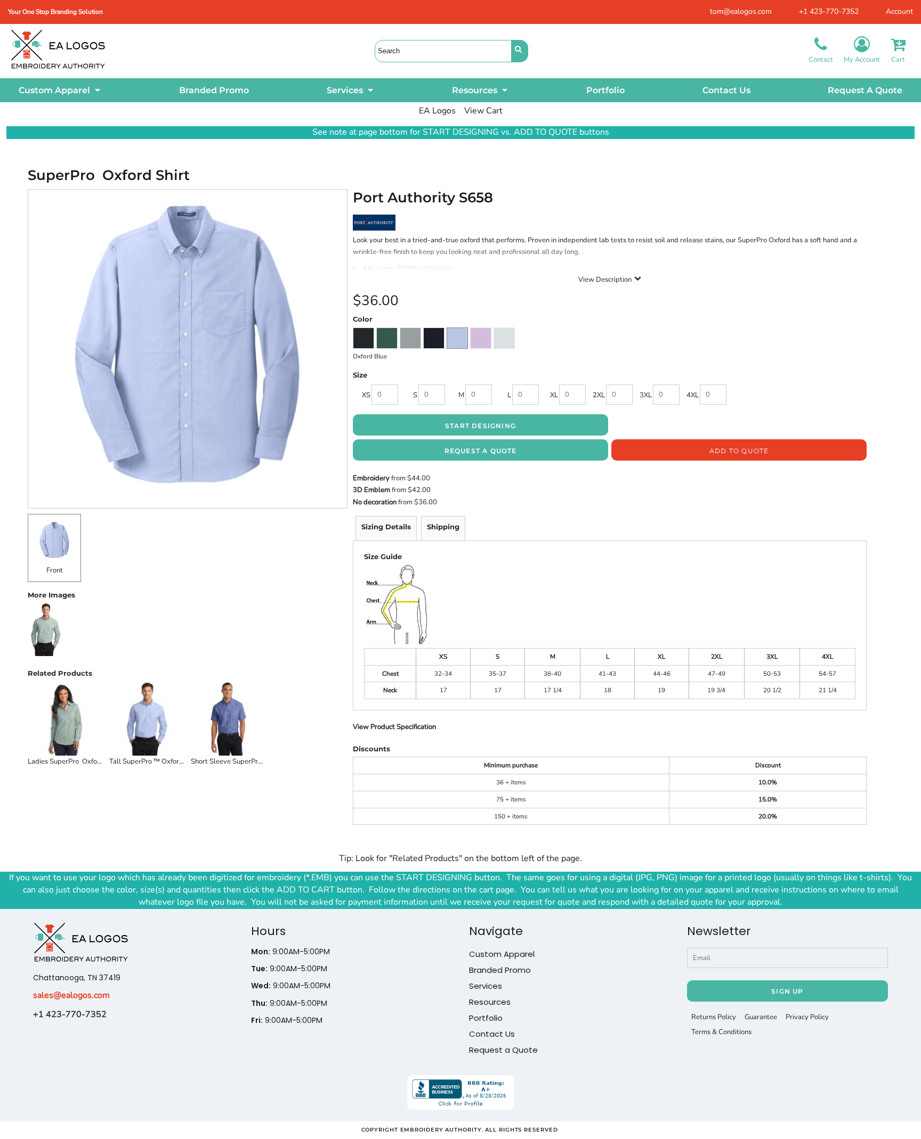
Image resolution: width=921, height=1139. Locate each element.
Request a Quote (503, 1049)
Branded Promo (500, 970)
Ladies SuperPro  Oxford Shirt (74, 761)
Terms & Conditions (721, 1032)
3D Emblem (371, 490)
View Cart (483, 111)
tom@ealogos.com (741, 11)
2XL (599, 395)
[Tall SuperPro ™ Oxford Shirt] (146, 718)
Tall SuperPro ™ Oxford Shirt (154, 761)
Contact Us (492, 1033)
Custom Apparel (502, 954)
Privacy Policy (807, 1017)
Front (54, 570)
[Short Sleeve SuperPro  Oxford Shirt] (228, 718)
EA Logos (437, 111)
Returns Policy (713, 1017)
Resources (490, 1001)
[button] (60, 90)
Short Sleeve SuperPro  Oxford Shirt (247, 761)
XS (366, 395)
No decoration (375, 502)
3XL (646, 395)
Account (899, 11)
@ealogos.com (81, 995)
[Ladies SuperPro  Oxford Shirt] (65, 718)
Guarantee (761, 1017)
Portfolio (486, 1017)
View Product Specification (394, 727)
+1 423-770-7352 (829, 11)
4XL (692, 395)
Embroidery (371, 478)
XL (554, 395)
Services (485, 985)
